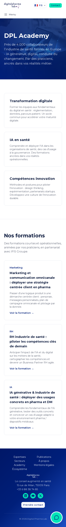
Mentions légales (44, 465)
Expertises (20, 456)
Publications (44, 456)
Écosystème (19, 469)
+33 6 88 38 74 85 (27, 489)
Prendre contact (33, 504)
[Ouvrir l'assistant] (56, 512)
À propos (44, 460)
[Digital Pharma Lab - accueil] (12, 5)
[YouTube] (33, 495)
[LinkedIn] (25, 495)
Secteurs (19, 460)
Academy (19, 465)
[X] (40, 495)
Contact (55, 5)
